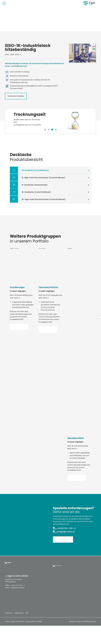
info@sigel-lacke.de (17, 588)
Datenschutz (19, 613)
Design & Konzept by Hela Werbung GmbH (82, 621)
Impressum (9, 613)
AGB (26, 613)
